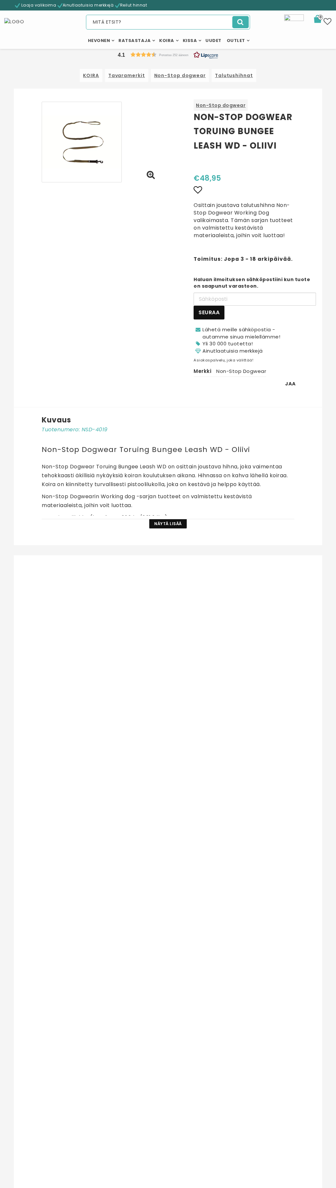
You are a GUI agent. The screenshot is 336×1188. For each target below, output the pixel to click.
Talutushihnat (234, 75)
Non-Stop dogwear (180, 75)
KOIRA (91, 75)
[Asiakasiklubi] (294, 23)
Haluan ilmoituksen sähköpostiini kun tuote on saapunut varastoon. (252, 282)
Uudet (213, 40)
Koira (166, 40)
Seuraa (209, 312)
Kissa (190, 40)
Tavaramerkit (126, 75)
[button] (322, 20)
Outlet (236, 40)
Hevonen (99, 40)
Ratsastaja (134, 40)
